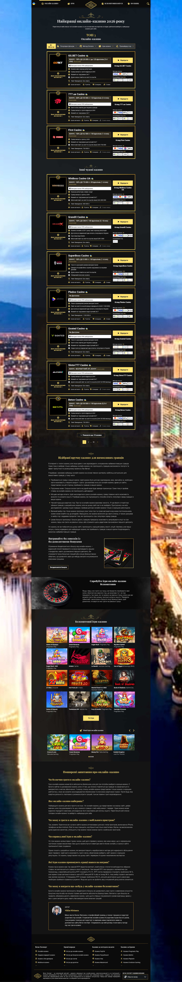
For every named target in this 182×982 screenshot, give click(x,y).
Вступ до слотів (71, 959)
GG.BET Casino (76, 55)
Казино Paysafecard (101, 955)
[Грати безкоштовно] (56, 635)
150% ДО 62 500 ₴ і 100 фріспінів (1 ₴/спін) (92, 134)
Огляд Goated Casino (123, 339)
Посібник (135, 3)
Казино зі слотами (129, 966)
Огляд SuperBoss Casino (122, 266)
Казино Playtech (128, 959)
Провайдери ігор (119, 77)
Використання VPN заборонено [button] (82, 66)
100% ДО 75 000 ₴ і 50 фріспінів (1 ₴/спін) (92, 182)
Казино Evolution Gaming (131, 962)
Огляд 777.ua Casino (123, 104)
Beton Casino (75, 399)
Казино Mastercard (101, 962)
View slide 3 (93, 757)
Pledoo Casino (76, 292)
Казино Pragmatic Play (131, 951)
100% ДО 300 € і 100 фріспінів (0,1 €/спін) (92, 221)
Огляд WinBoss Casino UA (123, 189)
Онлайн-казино (51, 3)
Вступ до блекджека (73, 966)
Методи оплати (118, 145)
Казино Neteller (100, 966)
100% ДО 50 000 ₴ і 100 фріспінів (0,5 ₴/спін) (88, 404)
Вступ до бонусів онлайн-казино (77, 955)
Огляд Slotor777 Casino (123, 375)
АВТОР (67, 907)
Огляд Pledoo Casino (123, 302)
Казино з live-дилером (45, 959)
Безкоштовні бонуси (114, 3)
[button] (135, 976)
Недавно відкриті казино (46, 955)
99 (93, 442)
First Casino (75, 130)
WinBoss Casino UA (79, 178)
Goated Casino (76, 328)
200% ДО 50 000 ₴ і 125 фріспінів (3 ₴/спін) (92, 98)
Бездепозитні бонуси (58, 567)
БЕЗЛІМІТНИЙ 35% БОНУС (86, 369)
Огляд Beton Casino (123, 410)
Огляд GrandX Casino (122, 227)
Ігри (72, 3)
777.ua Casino (76, 94)
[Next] (133, 730)
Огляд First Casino (123, 140)
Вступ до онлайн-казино (74, 951)
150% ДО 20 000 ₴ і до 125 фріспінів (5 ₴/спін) (88, 60)
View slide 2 (91, 757)
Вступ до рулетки (72, 962)
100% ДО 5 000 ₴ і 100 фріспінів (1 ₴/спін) (92, 259)
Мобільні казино (43, 962)
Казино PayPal (100, 951)
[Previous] (130, 730)
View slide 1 (89, 757)
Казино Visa (99, 959)
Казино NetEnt (128, 955)
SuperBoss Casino (78, 255)
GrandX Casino (76, 217)
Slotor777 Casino (78, 365)
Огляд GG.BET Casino (122, 66)
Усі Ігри (91, 718)
